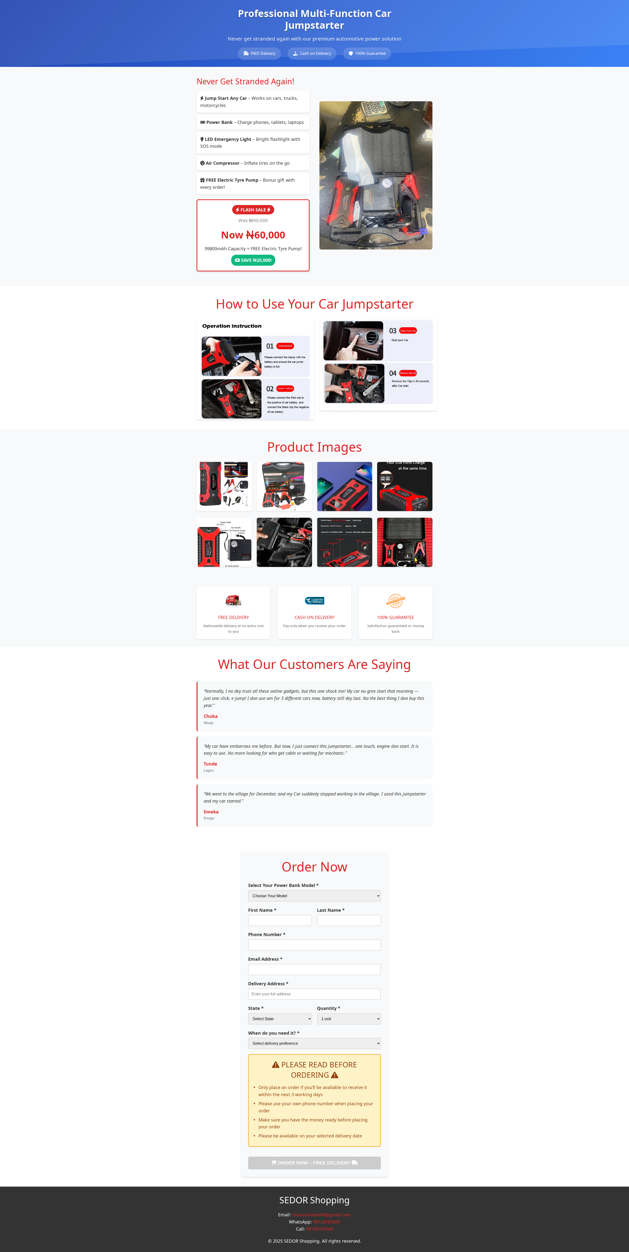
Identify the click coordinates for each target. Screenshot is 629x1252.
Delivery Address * (268, 984)
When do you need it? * (274, 1033)
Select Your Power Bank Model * (283, 885)
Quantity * (328, 1008)
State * (256, 1008)
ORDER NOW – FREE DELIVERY (314, 1162)
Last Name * (331, 910)
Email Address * (265, 959)
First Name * (262, 910)
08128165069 (326, 1222)
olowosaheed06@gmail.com (321, 1215)
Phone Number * (267, 934)
